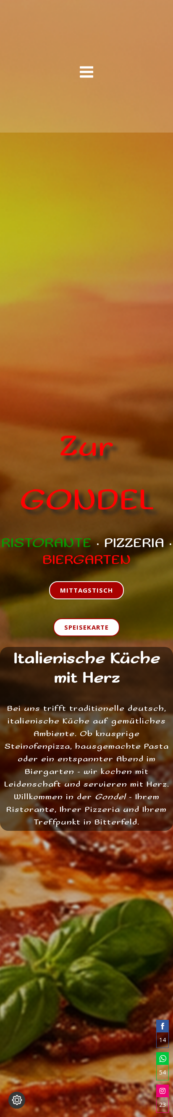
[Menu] (86, 72)
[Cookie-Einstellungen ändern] (16, 1100)
